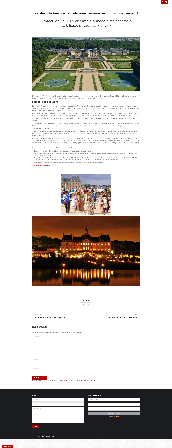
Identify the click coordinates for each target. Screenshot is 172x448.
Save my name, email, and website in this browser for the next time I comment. (58, 373)
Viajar (35, 39)
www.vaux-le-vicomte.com (41, 166)
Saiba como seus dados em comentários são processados (82, 380)
